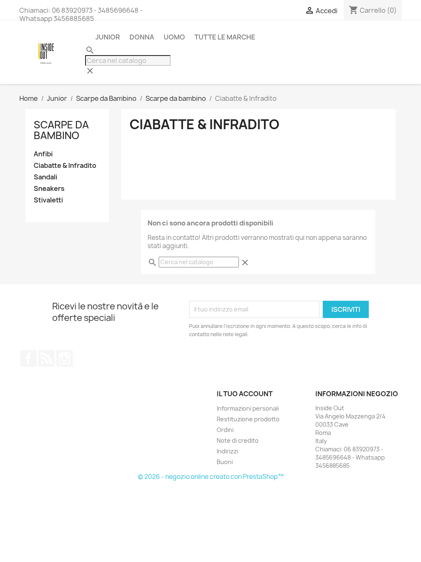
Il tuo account (245, 393)
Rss (46, 358)
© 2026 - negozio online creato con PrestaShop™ (211, 476)
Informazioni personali (248, 408)
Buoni (225, 462)
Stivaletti (48, 200)
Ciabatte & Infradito (65, 165)
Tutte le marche (224, 37)
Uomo (174, 37)
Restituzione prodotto (248, 419)
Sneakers (49, 188)
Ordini (225, 430)
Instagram (64, 358)
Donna (142, 37)
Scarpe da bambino (61, 130)
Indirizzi (227, 451)
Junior (107, 37)
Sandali (45, 177)
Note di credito (238, 440)
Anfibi (43, 154)
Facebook (28, 358)
